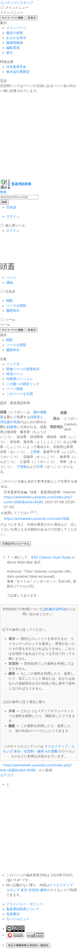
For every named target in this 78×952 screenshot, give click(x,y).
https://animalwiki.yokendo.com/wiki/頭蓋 (36, 518)
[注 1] (34, 511)
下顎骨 (22, 467)
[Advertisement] (39, 136)
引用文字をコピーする (15, 543)
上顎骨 (35, 452)
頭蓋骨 (35, 417)
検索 (4, 202)
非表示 (32, 17)
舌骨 (40, 467)
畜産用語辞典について (23, 909)
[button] (2, 7)
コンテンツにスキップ (16, 2)
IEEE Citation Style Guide (51, 557)
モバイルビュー (18, 919)
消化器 (5, 422)
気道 (16, 422)
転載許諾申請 (56, 609)
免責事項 (13, 914)
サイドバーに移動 (12, 17)
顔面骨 (12, 427)
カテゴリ (6, 775)
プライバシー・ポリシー (24, 904)
